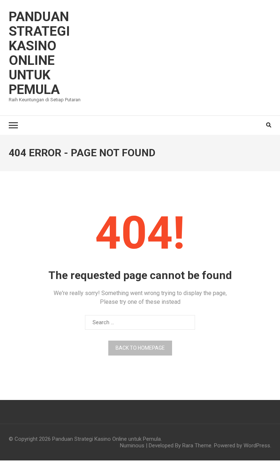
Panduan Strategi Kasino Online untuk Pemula (39, 53)
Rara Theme (196, 445)
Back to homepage (140, 348)
